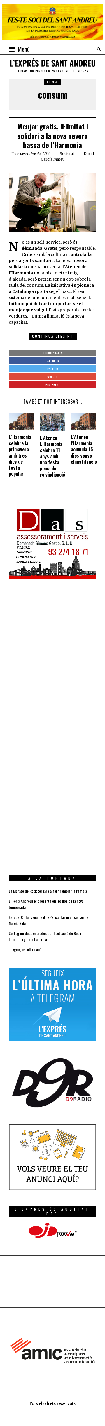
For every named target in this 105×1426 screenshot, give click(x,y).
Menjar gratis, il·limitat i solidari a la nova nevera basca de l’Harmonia (52, 135)
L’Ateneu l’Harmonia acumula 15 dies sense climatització (84, 449)
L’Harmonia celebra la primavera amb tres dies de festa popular (20, 455)
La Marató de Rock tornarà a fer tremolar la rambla (48, 891)
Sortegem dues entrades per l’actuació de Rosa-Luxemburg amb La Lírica (46, 936)
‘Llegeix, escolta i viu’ (25, 949)
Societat (67, 153)
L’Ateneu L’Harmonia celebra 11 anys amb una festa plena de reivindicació (52, 456)
